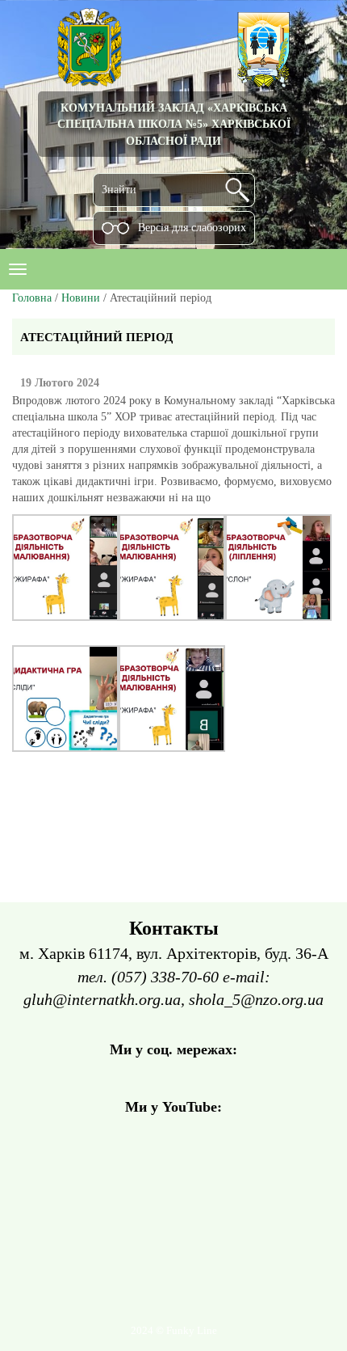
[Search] (237, 190)
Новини (80, 298)
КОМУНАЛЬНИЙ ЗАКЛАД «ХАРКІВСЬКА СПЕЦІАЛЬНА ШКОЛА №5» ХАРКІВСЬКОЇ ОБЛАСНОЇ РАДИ (174, 124)
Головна (32, 298)
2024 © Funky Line (174, 1330)
